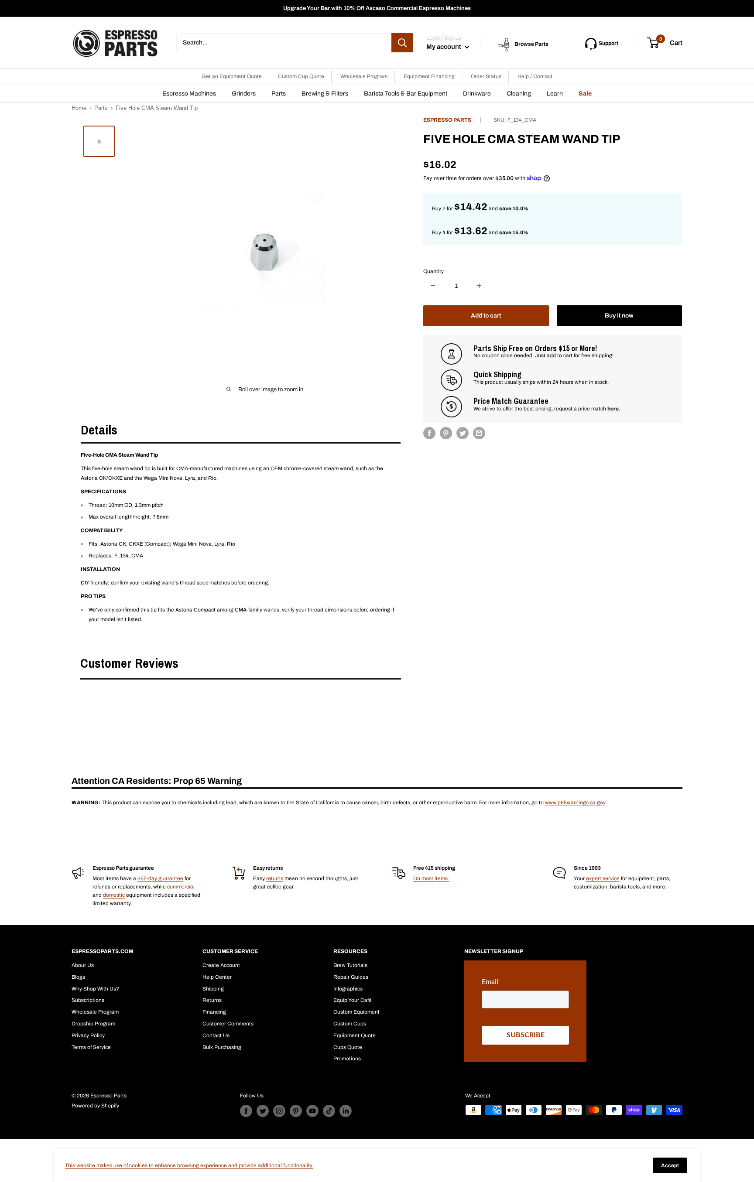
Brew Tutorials (350, 965)
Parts (278, 93)
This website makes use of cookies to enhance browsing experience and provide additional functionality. (189, 1165)
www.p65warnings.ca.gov (575, 802)
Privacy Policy (88, 1035)
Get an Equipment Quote (232, 76)
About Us (83, 965)
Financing (214, 1012)
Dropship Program (93, 1024)
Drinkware (477, 93)
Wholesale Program (363, 76)
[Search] (402, 42)
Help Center (217, 977)
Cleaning (519, 93)
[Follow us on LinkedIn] (345, 1111)
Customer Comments (228, 1024)
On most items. (431, 878)
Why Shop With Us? (95, 989)
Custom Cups (349, 1024)
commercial (181, 887)
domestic (114, 895)
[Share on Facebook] (429, 433)
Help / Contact (535, 76)
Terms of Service (91, 1047)
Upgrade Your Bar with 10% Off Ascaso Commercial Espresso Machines (377, 8)
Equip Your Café (352, 1000)
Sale (585, 93)
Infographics (348, 989)
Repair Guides (350, 977)
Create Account (221, 965)
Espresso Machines (189, 93)
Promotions (347, 1059)
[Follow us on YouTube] (312, 1111)
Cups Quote (347, 1047)
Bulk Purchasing (221, 1047)
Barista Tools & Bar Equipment (405, 93)
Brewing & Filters (325, 93)
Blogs (78, 977)
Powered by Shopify (95, 1106)
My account (444, 46)
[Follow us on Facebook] (246, 1111)
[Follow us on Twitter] (263, 1111)
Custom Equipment (356, 1012)
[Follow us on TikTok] (329, 1111)
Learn (555, 93)
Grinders (244, 93)
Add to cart (486, 315)
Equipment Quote (354, 1035)
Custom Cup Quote (301, 76)
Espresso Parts (447, 120)
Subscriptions (88, 1000)
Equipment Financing (429, 76)
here (613, 408)
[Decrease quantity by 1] (433, 286)
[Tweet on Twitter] (462, 433)
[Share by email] (479, 433)
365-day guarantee (160, 878)
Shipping (213, 989)
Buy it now (619, 315)
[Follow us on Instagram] (279, 1111)
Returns (212, 1000)
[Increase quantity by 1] (479, 286)
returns (274, 878)
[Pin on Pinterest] (446, 433)
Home (79, 108)
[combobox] (283, 42)
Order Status (486, 76)
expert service (603, 878)
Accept (670, 1165)
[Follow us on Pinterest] (296, 1111)
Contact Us (216, 1035)
